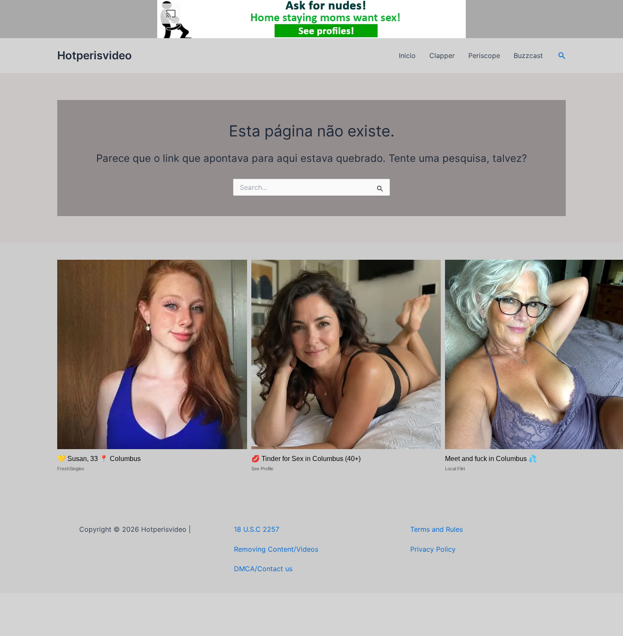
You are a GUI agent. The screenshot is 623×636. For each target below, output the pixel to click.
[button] (562, 55)
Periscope (484, 55)
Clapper (442, 55)
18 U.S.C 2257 (256, 529)
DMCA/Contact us (263, 568)
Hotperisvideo (94, 55)
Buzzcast (528, 55)
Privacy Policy (433, 549)
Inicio (407, 55)
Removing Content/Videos (276, 549)
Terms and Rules (436, 529)
